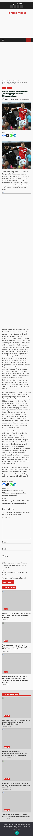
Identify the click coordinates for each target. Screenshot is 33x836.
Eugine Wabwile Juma (11, 99)
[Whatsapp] (11, 135)
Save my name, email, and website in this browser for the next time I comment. (16, 565)
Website (5, 556)
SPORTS (9, 88)
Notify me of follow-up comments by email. (14, 573)
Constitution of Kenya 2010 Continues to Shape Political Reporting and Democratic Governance (16, 707)
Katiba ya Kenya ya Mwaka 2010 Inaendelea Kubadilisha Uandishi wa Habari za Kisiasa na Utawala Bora (16, 738)
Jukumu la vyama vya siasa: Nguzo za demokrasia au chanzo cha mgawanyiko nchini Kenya (16, 770)
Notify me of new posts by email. (15, 578)
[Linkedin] (14, 135)
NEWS (4, 88)
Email (4, 549)
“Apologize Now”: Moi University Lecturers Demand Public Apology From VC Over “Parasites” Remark (16, 632)
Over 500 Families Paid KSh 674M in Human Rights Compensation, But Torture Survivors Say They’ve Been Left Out (16, 663)
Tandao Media (16, 13)
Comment (6, 517)
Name (5, 542)
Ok (17, 833)
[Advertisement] (16, 60)
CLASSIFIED (7, 715)
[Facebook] (4, 135)
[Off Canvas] (3, 39)
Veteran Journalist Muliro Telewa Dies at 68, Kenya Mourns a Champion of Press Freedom (16, 600)
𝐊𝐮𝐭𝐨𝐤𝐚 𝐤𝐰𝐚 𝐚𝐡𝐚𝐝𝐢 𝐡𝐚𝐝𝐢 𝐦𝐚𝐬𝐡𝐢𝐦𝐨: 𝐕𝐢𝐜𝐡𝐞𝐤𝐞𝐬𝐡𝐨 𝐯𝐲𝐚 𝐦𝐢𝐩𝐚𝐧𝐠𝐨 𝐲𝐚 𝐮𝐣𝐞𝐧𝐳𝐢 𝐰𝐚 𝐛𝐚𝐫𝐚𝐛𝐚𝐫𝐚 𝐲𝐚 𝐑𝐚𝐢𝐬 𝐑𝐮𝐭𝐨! (14, 491)
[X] (7, 135)
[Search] (23, 40)
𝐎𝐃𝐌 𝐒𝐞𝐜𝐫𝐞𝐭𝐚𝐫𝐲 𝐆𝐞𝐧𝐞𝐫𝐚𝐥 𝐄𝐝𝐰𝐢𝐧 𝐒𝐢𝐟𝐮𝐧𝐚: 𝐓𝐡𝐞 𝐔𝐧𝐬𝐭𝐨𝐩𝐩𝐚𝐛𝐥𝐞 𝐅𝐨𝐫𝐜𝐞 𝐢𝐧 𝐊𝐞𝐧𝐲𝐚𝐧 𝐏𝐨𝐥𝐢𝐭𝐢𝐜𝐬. (16, 501)
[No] (31, 829)
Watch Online (28, 40)
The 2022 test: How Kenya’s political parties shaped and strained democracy (16, 801)
